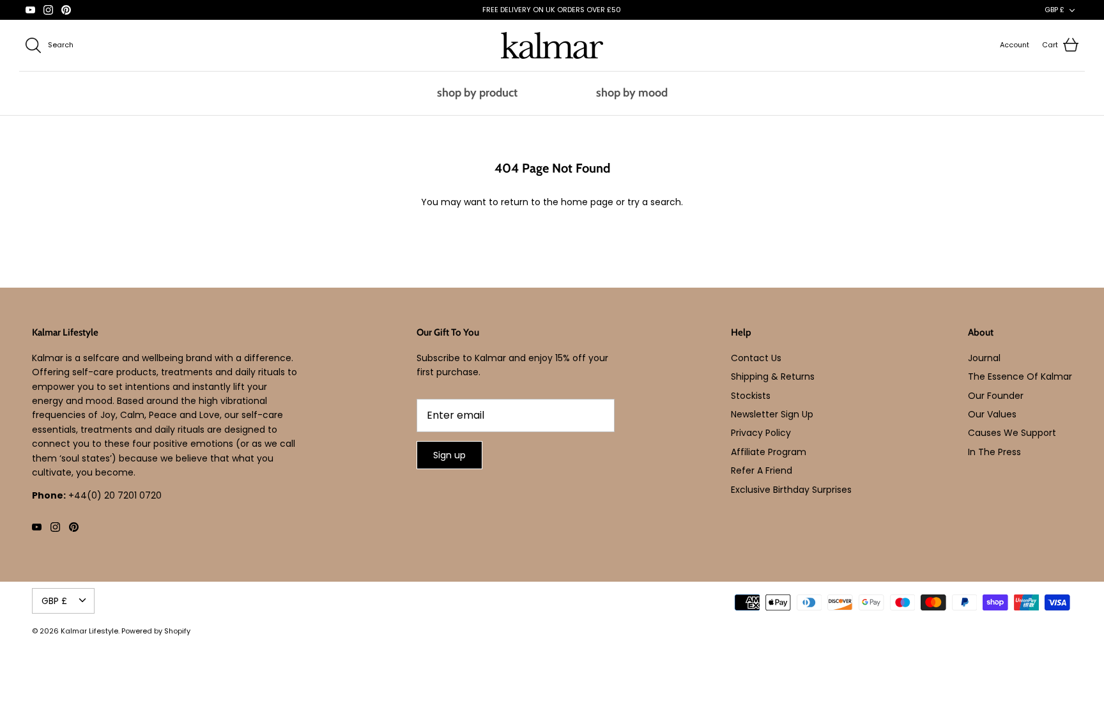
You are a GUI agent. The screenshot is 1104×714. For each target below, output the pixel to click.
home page (587, 202)
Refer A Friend (761, 470)
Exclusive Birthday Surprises (791, 489)
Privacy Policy (761, 432)
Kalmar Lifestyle (89, 631)
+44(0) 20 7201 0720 (115, 495)
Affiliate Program (768, 452)
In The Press (994, 452)
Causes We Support (1012, 432)
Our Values (992, 414)
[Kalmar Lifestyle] (552, 45)
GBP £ (1054, 9)
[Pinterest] (66, 10)
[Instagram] (48, 10)
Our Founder (995, 395)
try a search (654, 202)
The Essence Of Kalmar (1020, 376)
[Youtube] (30, 10)
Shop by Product (477, 93)
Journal (984, 358)
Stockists (750, 395)
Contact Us (756, 358)
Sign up (449, 455)
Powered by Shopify (155, 631)
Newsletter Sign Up (772, 414)
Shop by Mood (632, 93)
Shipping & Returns (773, 376)
